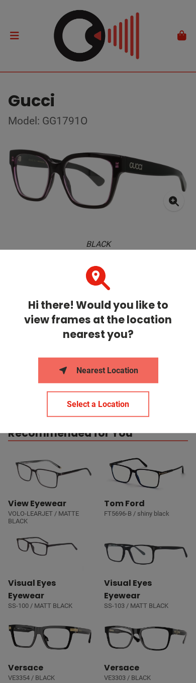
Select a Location (98, 404)
